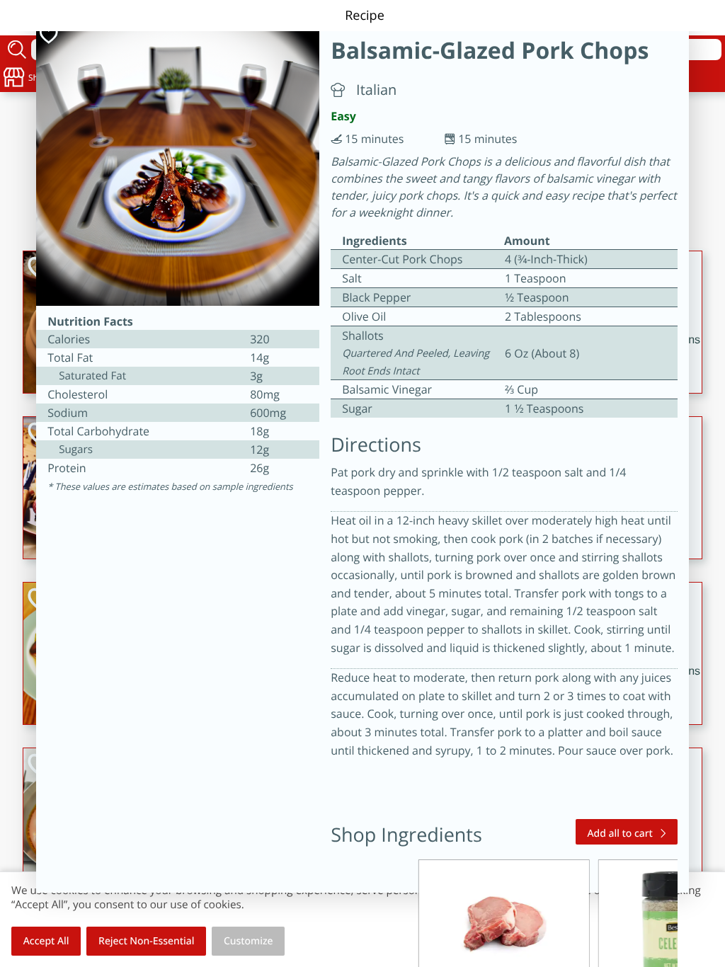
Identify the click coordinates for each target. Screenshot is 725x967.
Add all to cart (620, 833)
